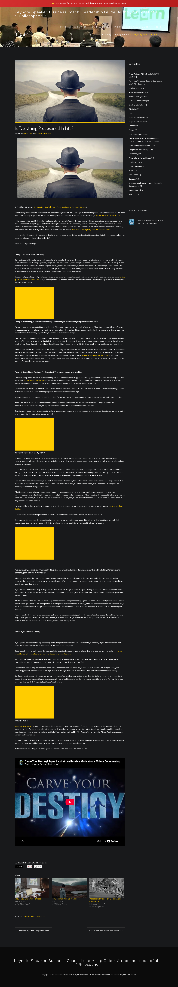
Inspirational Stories (137, 121)
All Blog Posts (120, 35)
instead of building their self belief (95, 355)
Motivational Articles (137, 134)
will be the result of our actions (108, 215)
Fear (131, 113)
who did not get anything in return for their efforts (91, 229)
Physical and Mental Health (140, 158)
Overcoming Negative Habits (140, 145)
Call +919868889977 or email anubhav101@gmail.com (121, 27)
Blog (158, 27)
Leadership (133, 126)
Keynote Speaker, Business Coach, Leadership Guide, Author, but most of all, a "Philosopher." (88, 14)
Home (102, 35)
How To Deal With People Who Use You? (105, 930)
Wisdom (132, 194)
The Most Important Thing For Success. (34, 930)
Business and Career (137, 100)
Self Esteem (134, 175)
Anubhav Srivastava (43, 133)
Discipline (133, 109)
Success (41, 917)
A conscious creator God (34, 380)
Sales (131, 170)
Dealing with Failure (137, 105)
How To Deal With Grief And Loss (66, 899)
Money (132, 130)
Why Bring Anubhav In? (73, 27)
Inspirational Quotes (137, 117)
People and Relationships (139, 149)
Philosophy (133, 154)
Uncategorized (135, 190)
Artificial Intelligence (137, 96)
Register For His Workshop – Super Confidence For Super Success (60, 207)
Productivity (133, 162)
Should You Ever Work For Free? (28, 899)
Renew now (95, 3)
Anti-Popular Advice (137, 92)
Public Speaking (135, 166)
